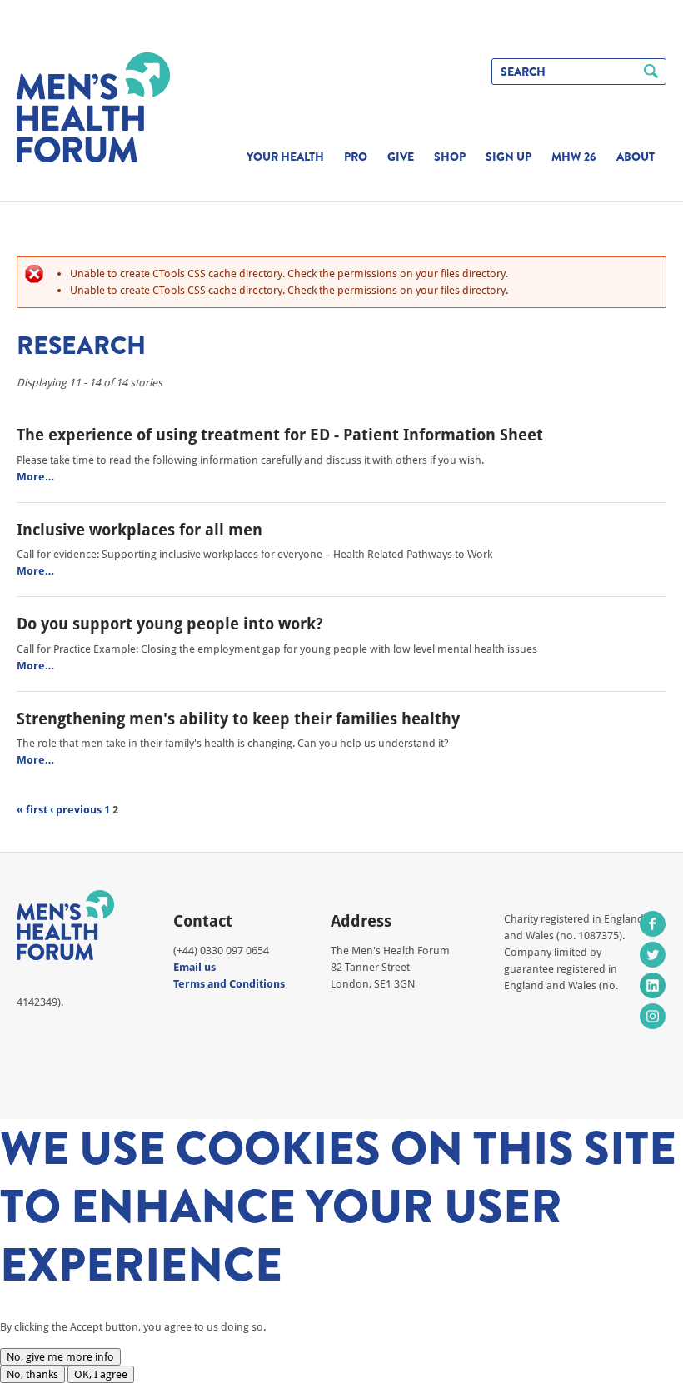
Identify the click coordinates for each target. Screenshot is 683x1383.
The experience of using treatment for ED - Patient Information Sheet (280, 434)
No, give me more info (60, 1357)
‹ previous (76, 809)
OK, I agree (100, 1374)
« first (32, 809)
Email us (194, 967)
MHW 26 (573, 156)
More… (35, 476)
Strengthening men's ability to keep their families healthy (238, 718)
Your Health (285, 156)
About (635, 156)
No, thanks (32, 1374)
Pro (355, 156)
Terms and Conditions (229, 984)
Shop (450, 156)
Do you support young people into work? (170, 623)
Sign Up (508, 156)
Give (400, 156)
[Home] (93, 107)
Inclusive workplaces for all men (139, 529)
